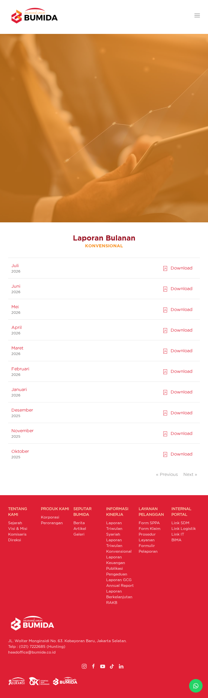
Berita (79, 523)
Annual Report (120, 585)
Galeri (78, 534)
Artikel (79, 528)
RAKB (111, 602)
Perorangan (52, 523)
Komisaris (17, 534)
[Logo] (34, 15)
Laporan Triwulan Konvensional (119, 545)
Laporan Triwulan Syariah (114, 528)
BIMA (176, 540)
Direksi (14, 540)
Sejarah (15, 523)
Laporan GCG (119, 580)
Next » (190, 474)
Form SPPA (149, 523)
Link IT (177, 534)
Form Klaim (149, 528)
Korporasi (50, 517)
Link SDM (180, 523)
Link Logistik (183, 528)
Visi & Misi (17, 528)
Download (180, 267)
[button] (197, 15)
